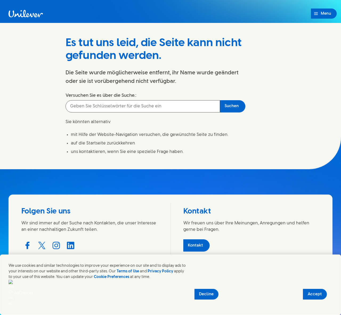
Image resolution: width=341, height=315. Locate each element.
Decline (206, 294)
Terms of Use (128, 271)
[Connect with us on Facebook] (27, 245)
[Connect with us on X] (42, 245)
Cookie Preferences (111, 277)
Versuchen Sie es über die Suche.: (101, 95)
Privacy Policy (160, 271)
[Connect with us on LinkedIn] (70, 245)
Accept (315, 294)
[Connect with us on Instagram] (56, 245)
